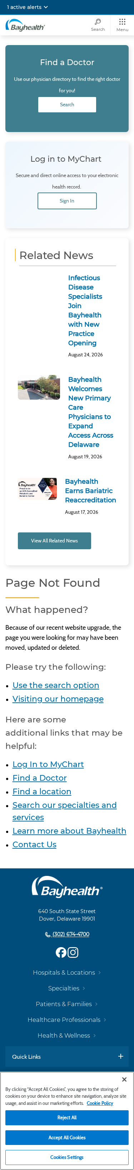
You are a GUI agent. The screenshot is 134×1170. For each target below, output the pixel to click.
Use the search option (56, 685)
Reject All (67, 1117)
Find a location (42, 791)
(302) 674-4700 (70, 934)
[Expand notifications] (45, 7)
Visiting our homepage (58, 699)
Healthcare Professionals (64, 1019)
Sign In (67, 201)
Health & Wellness (64, 1035)
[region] (67, 1121)
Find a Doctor (40, 778)
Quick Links (26, 1056)
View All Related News (54, 540)
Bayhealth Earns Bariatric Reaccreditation (90, 491)
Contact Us (34, 844)
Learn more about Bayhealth (69, 831)
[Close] (124, 1079)
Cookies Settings (66, 1157)
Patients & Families (64, 1004)
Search (67, 104)
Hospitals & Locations (64, 972)
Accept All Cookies (67, 1137)
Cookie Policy (100, 1103)
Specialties (63, 988)
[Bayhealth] (25, 25)
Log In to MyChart (48, 764)
